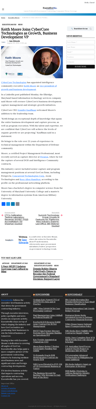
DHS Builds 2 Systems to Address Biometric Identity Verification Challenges (77, 373)
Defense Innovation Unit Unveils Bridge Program (79, 309)
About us (4, 386)
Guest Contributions (9, 391)
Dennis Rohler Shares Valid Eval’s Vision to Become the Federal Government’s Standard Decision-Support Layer (46, 273)
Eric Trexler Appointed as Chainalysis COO (45, 341)
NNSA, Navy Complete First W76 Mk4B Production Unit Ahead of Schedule (80, 340)
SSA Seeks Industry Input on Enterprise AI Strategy (78, 365)
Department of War (19, 263)
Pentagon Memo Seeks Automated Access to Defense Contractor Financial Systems (78, 317)
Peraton (44, 156)
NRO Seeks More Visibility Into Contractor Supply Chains (79, 332)
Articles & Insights (8, 388)
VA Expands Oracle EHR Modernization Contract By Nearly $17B (45, 357)
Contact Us (5, 396)
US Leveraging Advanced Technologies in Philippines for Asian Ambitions (79, 357)
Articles (5, 263)
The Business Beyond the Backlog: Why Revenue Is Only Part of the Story (47, 375)
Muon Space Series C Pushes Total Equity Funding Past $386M (46, 348)
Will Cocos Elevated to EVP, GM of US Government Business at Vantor (47, 366)
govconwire (42, 294)
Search (90, 29)
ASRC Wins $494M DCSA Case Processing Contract (46, 309)
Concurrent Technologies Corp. (28, 176)
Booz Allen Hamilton (30, 179)
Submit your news (8, 393)
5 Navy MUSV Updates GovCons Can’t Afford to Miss (14, 269)
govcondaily (74, 294)
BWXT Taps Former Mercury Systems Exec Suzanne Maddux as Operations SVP (47, 333)
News (56, 265)
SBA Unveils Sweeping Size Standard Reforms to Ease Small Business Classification (80, 302)
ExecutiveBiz (7, 300)
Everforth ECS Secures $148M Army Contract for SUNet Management (46, 324)
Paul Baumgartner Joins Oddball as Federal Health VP (47, 316)
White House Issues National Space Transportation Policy (78, 325)
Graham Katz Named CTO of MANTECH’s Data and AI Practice (46, 302)
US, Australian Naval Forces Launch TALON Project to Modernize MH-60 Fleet (77, 348)
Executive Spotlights (43, 265)
